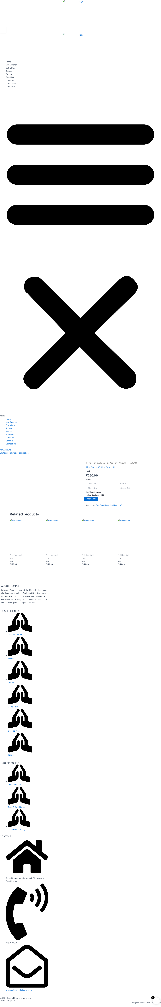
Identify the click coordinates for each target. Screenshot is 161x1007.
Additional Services (93, 492)
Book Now (91, 499)
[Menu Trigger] (3, 30)
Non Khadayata (99, 463)
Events (9, 74)
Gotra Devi (10, 68)
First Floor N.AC (126, 463)
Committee (11, 83)
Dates (88, 479)
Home (8, 62)
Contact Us (11, 86)
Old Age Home (113, 463)
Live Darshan (11, 65)
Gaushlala (10, 77)
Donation (10, 80)
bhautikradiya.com (8, 1000)
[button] (80, 254)
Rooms (9, 71)
